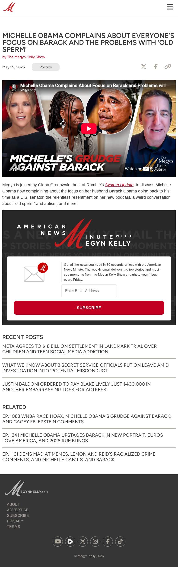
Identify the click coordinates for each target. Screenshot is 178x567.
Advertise (18, 510)
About (13, 504)
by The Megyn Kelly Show (23, 57)
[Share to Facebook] (155, 66)
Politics (46, 67)
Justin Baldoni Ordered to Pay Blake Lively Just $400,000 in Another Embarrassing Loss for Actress (76, 386)
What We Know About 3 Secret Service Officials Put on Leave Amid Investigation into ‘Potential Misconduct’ (85, 367)
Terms (13, 527)
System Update (119, 185)
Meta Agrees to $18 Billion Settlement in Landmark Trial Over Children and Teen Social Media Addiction (79, 348)
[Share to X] (143, 66)
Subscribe (18, 516)
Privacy (15, 521)
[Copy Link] (167, 66)
